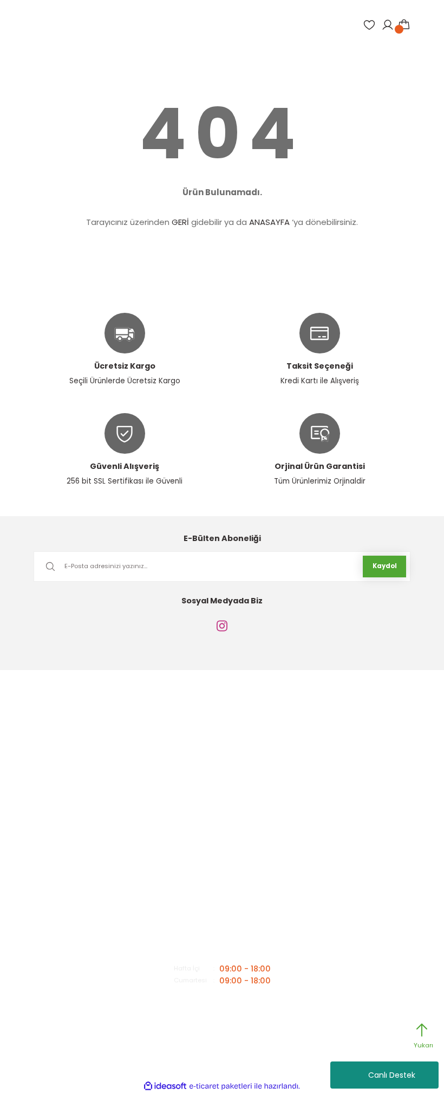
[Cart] (403, 24)
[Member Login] (387, 24)
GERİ (180, 222)
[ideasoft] (165, 1086)
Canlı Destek (391, 1075)
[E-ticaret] (220, 1086)
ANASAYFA (269, 222)
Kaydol (385, 566)
